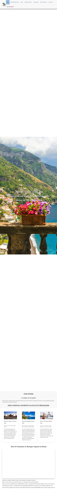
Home (8, 2)
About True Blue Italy (14, 2)
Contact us (51, 2)
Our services (35, 2)
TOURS (22, 2)
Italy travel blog (43, 2)
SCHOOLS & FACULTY (28, 2)
